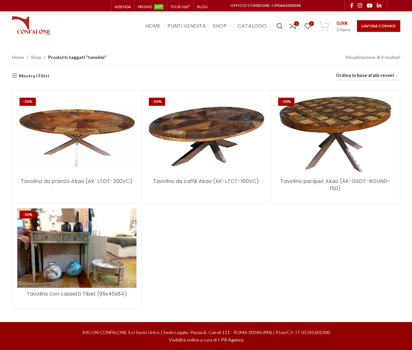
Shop (36, 57)
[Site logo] (31, 25)
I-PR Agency (231, 339)
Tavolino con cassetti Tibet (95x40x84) (77, 294)
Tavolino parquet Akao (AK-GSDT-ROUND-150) (335, 184)
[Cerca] (279, 26)
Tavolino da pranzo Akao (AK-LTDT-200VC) (77, 181)
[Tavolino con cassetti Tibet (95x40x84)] (76, 248)
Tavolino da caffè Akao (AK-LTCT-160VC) (206, 181)
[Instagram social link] (360, 5)
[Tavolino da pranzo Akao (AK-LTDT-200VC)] (76, 135)
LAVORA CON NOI (379, 25)
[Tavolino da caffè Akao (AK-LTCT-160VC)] (206, 135)
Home (18, 57)
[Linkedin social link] (379, 5)
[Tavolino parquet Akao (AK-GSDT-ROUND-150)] (335, 135)
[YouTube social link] (369, 5)
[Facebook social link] (352, 5)
